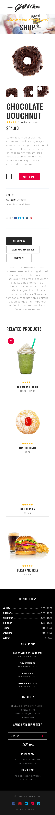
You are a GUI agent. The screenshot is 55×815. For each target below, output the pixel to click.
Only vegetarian (27, 663)
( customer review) (29, 122)
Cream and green (27, 387)
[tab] (19, 241)
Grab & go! (27, 673)
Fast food (18, 204)
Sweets (21, 199)
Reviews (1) (19, 257)
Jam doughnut (27, 448)
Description (19, 241)
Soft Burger (27, 509)
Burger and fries (27, 570)
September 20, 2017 (28, 656)
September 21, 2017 (27, 666)
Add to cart (29, 176)
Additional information (23, 249)
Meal (28, 204)
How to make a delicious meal (27, 653)
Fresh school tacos (27, 683)
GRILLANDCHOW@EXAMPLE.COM (27, 706)
